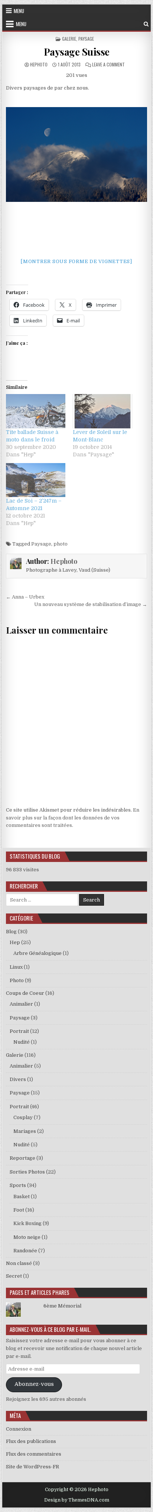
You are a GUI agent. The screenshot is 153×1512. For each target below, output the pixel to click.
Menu (19, 11)
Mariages (24, 1131)
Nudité (21, 1042)
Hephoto (39, 64)
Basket (21, 1196)
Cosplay (23, 1117)
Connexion (18, 1429)
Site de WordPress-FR (32, 1466)
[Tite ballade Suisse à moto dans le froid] (35, 411)
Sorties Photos (27, 1172)
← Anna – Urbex (25, 597)
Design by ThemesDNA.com (76, 1500)
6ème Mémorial (62, 1306)
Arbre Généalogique (37, 953)
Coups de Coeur (25, 993)
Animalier (21, 1004)
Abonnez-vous (34, 1384)
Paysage (86, 38)
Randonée (25, 1250)
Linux (16, 967)
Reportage (22, 1158)
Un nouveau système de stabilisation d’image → (90, 604)
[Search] (146, 24)
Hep (15, 942)
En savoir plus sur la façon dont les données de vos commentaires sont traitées (72, 817)
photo (60, 544)
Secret (14, 1276)
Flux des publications (31, 1441)
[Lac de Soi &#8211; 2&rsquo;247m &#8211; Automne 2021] (35, 480)
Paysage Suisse (77, 51)
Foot (18, 1210)
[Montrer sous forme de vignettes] (76, 261)
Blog (11, 931)
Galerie (69, 38)
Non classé (19, 1263)
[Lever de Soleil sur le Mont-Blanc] (102, 411)
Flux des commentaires (33, 1454)
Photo (17, 980)
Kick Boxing (27, 1223)
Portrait (19, 1031)
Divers (18, 1079)
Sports (18, 1185)
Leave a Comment (108, 64)
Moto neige (26, 1237)
